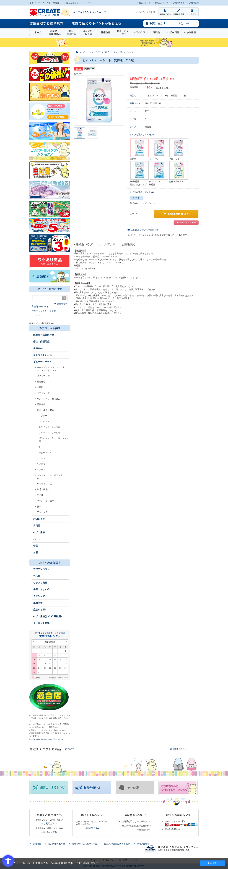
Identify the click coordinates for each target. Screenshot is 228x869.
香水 (39, 506)
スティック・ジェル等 (49, 427)
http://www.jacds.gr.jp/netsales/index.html (46, 739)
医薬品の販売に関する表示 (117, 843)
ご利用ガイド (50, 823)
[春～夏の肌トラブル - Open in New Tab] (49, 131)
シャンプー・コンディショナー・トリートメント (51, 369)
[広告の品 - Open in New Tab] (49, 58)
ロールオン (44, 421)
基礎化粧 (41, 381)
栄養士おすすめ (41, 589)
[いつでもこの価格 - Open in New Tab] (49, 74)
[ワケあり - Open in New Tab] (49, 261)
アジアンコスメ (41, 569)
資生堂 (52, 311)
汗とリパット (45, 452)
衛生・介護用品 (71, 32)
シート (42, 447)
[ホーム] (76, 52)
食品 (35, 545)
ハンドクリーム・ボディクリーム (52, 477)
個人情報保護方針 (56, 843)
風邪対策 (38, 602)
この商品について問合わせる (145, 230)
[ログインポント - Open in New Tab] (49, 225)
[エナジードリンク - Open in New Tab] (49, 208)
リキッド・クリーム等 (49, 432)
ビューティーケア (122, 32)
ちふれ (36, 576)
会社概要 (37, 843)
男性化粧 (41, 404)
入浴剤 (40, 387)
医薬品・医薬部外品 (54, 32)
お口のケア (139, 32)
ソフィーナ (37, 315)
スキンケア (39, 596)
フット (42, 458)
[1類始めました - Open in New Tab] (49, 243)
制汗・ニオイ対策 (45, 410)
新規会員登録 (50, 832)
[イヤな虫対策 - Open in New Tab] (49, 170)
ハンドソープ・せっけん (48, 398)
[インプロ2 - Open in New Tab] (49, 111)
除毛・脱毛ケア (44, 489)
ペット (36, 539)
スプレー (43, 415)
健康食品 (105, 32)
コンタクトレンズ (88, 32)
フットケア (42, 512)
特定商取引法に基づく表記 (84, 843)
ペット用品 (190, 32)
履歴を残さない (179, 749)
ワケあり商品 (40, 582)
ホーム (38, 32)
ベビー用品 (173, 32)
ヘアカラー (42, 464)
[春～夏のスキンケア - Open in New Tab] (49, 150)
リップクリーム (44, 484)
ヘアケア (41, 469)
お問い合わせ (143, 843)
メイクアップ (43, 376)
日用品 (156, 32)
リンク (94, 863)
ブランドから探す (45, 501)
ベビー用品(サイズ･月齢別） (48, 616)
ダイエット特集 (41, 623)
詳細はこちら (93, 828)
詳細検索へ (62, 303)
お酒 (35, 552)
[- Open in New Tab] (49, 190)
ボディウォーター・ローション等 (54, 440)
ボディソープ (43, 393)
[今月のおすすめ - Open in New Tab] (49, 91)
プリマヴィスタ (39, 311)
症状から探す (40, 609)
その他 (40, 495)
